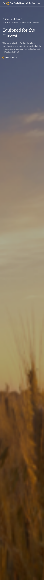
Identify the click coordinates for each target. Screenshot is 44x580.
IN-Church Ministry (11, 19)
